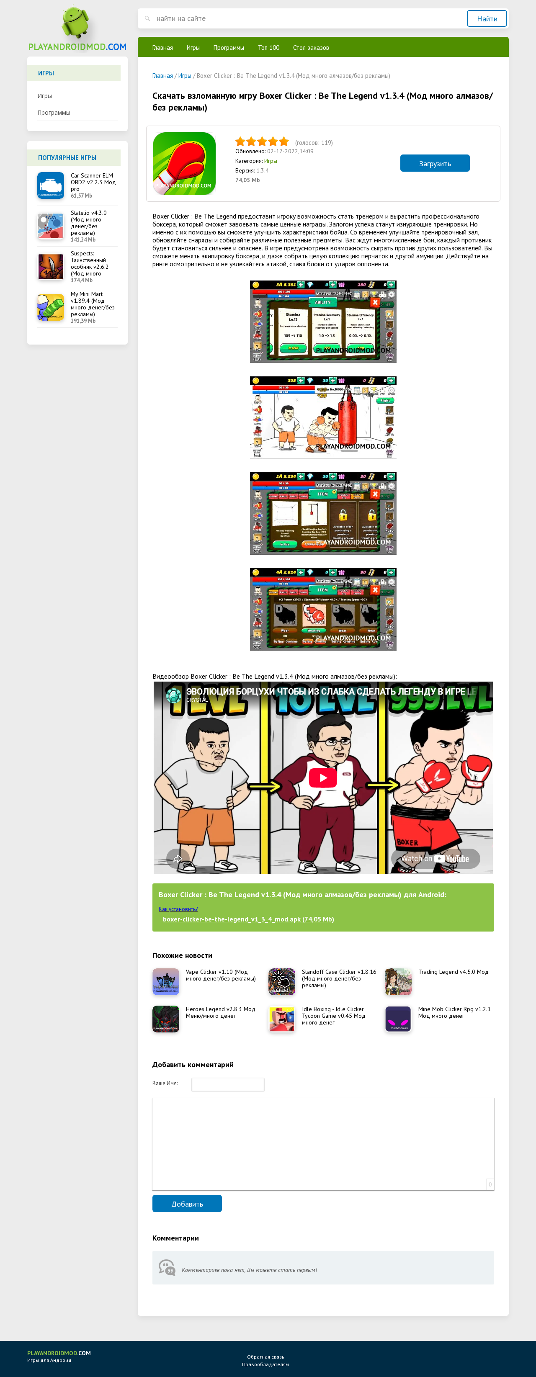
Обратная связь (265, 1357)
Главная (162, 47)
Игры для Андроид (59, 1356)
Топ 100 (268, 47)
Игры (44, 96)
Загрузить (435, 163)
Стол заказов (311, 47)
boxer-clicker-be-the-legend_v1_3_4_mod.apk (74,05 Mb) (248, 919)
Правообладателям (265, 1364)
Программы (53, 112)
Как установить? (178, 909)
